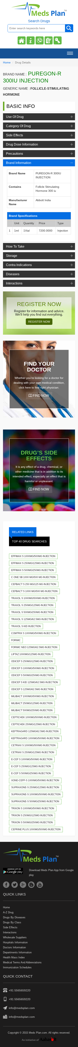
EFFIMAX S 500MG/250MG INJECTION (32, 570)
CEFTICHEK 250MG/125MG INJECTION (33, 724)
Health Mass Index (14, 957)
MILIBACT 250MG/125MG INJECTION (32, 703)
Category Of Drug (18, 126)
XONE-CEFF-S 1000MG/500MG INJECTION (35, 780)
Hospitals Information (15, 942)
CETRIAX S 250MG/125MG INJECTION (32, 752)
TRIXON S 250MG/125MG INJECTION (32, 815)
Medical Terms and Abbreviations (22, 962)
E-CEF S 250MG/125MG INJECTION (31, 766)
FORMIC (16, 640)
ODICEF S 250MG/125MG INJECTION (32, 661)
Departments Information (17, 952)
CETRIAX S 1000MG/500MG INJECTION (33, 745)
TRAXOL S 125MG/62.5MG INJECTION (32, 619)
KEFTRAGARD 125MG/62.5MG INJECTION (35, 731)
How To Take (15, 246)
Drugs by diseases (14, 917)
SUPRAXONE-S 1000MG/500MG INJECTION (36, 794)
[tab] (39, 117)
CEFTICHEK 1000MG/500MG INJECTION (34, 717)
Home (7, 62)
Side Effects (14, 135)
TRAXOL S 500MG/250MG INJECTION (32, 612)
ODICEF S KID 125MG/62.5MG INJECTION (34, 682)
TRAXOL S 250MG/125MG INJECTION (32, 605)
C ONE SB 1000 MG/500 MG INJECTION (33, 577)
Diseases (12, 274)
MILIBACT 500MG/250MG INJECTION (32, 710)
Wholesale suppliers (15, 937)
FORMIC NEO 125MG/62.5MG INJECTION (34, 647)
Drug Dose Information (22, 144)
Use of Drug (15, 116)
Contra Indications (19, 265)
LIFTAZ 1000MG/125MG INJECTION (31, 654)
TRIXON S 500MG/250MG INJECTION (32, 822)
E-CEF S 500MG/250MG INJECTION (31, 773)
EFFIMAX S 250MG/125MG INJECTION (32, 563)
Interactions (14, 283)
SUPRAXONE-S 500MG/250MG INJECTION (35, 801)
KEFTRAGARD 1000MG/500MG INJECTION (35, 738)
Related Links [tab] (22, 532)
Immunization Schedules (17, 967)
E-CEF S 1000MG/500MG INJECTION (31, 759)
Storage (11, 255)
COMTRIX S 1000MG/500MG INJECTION (33, 633)
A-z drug (8, 912)
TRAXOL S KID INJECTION (26, 626)
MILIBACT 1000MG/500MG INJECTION (32, 696)
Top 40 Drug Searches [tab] (29, 541)
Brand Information (18, 163)
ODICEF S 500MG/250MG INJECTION (32, 675)
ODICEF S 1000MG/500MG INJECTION (32, 668)
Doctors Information (14, 947)
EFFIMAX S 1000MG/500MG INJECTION (33, 556)
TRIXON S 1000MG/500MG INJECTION (32, 808)
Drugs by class (12, 922)
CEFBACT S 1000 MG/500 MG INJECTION (34, 591)
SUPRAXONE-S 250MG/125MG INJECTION (35, 787)
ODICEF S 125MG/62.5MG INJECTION (32, 689)
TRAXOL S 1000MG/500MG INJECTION (33, 598)
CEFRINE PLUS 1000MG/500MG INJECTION (36, 829)
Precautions (14, 153)
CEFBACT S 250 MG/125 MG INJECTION (33, 584)
